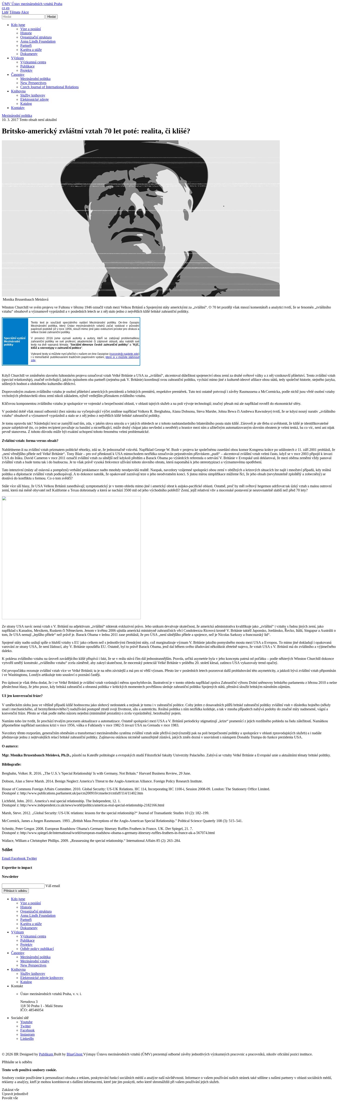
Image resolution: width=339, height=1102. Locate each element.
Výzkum (17, 58)
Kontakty (18, 108)
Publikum (46, 1054)
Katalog (26, 104)
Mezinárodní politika (35, 79)
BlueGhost (75, 1054)
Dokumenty (29, 54)
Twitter (32, 858)
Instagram (27, 1034)
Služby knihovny (32, 95)
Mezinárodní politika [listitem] (17, 116)
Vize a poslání (30, 29)
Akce (25, 12)
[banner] (32, 4)
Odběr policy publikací (37, 949)
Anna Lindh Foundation (38, 41)
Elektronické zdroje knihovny (41, 978)
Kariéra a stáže (31, 50)
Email (6, 858)
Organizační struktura (36, 37)
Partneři (26, 45)
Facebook (19, 858)
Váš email (52, 886)
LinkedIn (27, 1038)
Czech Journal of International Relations (49, 87)
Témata (14, 12)
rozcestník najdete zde (124, 354)
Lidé (5, 12)
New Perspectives (33, 83)
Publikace (27, 66)
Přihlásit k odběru (15, 891)
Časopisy (17, 74)
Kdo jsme (18, 25)
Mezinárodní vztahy (34, 961)
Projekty (26, 70)
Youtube (26, 1022)
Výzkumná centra (33, 62)
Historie (26, 33)
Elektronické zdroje (34, 99)
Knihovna (18, 91)
